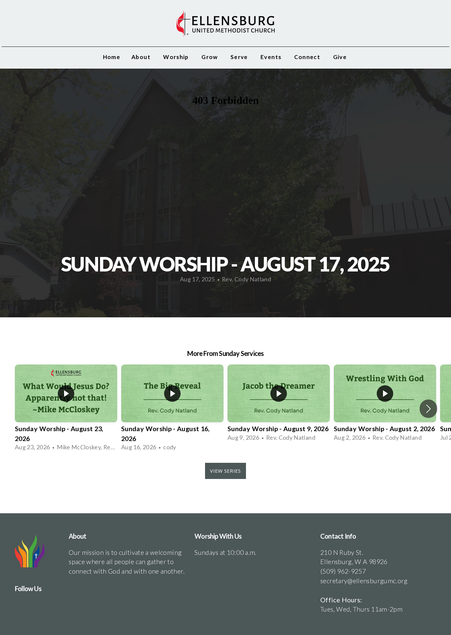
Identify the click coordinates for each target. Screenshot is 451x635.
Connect (308, 56)
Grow (210, 56)
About (141, 56)
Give (340, 56)
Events (271, 56)
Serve (239, 56)
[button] (428, 408)
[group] (66, 409)
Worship (176, 56)
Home (111, 56)
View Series (225, 470)
